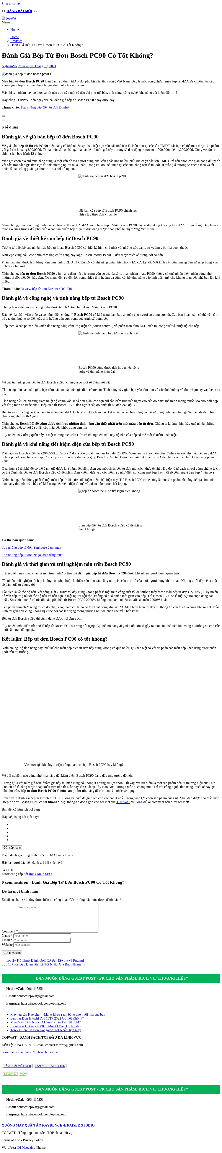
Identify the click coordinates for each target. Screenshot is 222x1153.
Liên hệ (23, 1052)
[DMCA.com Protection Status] (15, 1075)
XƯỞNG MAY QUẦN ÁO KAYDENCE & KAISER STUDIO (48, 1125)
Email (7, 940)
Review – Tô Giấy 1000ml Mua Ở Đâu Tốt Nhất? (44, 1026)
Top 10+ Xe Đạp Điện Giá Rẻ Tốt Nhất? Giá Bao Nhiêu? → (44, 964)
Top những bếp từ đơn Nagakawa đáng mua (32, 555)
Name (7, 935)
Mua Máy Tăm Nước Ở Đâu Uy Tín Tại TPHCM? (45, 1022)
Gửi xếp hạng (12, 847)
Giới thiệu (8, 1052)
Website (7, 944)
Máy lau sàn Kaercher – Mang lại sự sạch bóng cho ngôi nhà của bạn (57, 1014)
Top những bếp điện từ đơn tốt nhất (45, 107)
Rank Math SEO (40, 874)
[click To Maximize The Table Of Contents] (3, 116)
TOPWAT (123, 802)
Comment (10, 931)
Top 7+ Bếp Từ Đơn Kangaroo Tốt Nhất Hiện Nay (45, 1030)
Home (14, 29)
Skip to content (12, 3)
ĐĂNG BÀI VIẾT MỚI (17, 1066)
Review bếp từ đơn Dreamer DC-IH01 (47, 289)
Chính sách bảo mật (45, 1052)
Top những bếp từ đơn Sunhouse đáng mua (31, 547)
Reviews (16, 41)
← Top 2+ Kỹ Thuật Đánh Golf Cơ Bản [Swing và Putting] (43, 960)
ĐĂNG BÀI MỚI (19, 11)
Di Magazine (26, 1147)
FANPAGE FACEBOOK (50, 1066)
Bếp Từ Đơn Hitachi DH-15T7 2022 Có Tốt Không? (47, 1018)
